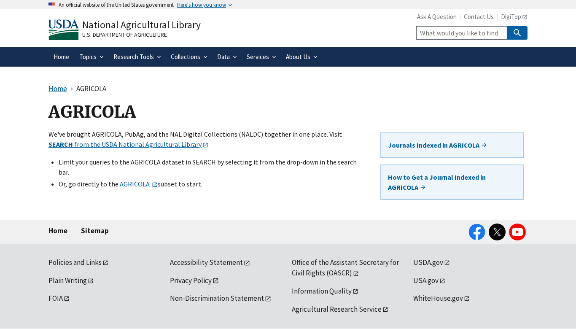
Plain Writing (67, 280)
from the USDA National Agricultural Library (125, 144)
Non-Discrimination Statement (217, 298)
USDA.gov (428, 262)
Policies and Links (75, 262)
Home (57, 230)
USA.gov (426, 280)
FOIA (55, 298)
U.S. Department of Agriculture (124, 34)
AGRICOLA (135, 184)
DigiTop (511, 17)
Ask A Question (437, 16)
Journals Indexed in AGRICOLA (434, 145)
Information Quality (322, 291)
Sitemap (95, 230)
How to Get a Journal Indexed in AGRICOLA (437, 182)
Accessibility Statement (206, 262)
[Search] (517, 33)
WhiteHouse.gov (438, 298)
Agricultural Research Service (337, 309)
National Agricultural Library (141, 25)
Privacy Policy (191, 280)
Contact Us (479, 16)
